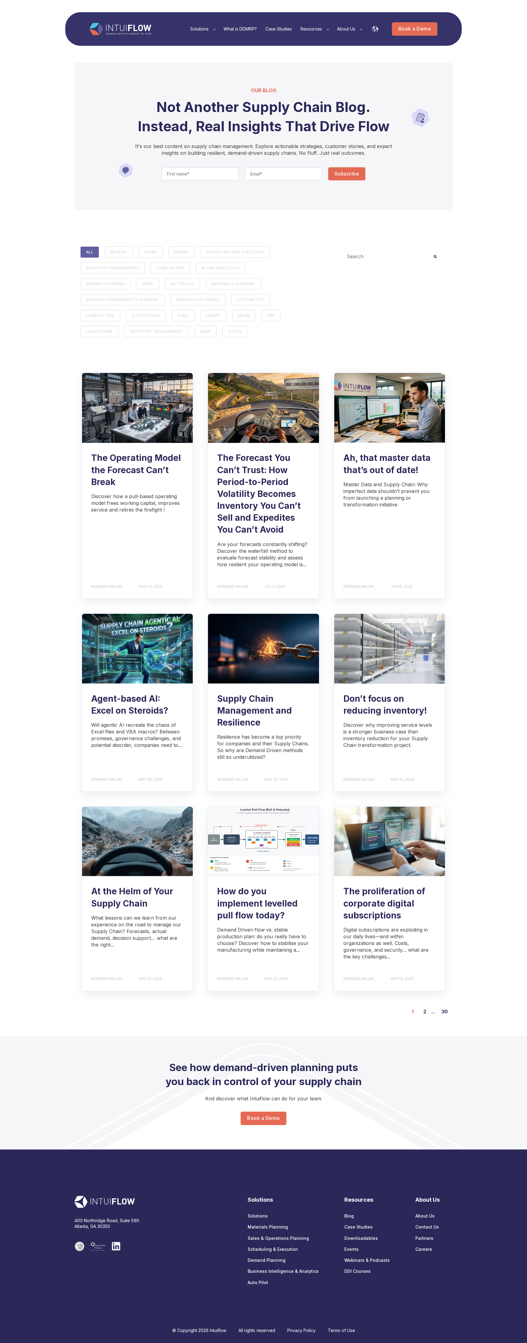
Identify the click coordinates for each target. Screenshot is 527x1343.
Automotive (250, 299)
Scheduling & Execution (273, 1249)
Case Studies (358, 1226)
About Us (425, 1215)
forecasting (170, 268)
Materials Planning (233, 283)
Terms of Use (341, 1330)
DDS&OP (118, 252)
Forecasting (100, 315)
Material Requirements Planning (122, 299)
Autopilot (182, 283)
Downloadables (361, 1238)
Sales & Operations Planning (278, 1238)
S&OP (205, 331)
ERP (271, 315)
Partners (424, 1238)
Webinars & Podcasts (367, 1260)
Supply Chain (146, 315)
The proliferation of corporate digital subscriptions (384, 903)
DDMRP (181, 252)
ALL (89, 252)
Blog (349, 1215)
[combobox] (390, 256)
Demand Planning (105, 283)
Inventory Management (112, 268)
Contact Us (427, 1226)
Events (351, 1249)
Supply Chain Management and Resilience (254, 710)
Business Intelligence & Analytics (283, 1271)
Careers (423, 1249)
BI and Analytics (220, 268)
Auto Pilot (258, 1282)
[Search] (435, 256)
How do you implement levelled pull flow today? (257, 903)
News (147, 283)
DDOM (150, 252)
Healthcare (99, 331)
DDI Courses (357, 1271)
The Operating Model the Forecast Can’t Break (136, 470)
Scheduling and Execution (235, 252)
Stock (235, 331)
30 (444, 1011)
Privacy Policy (301, 1330)
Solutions (258, 1215)
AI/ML (183, 315)
